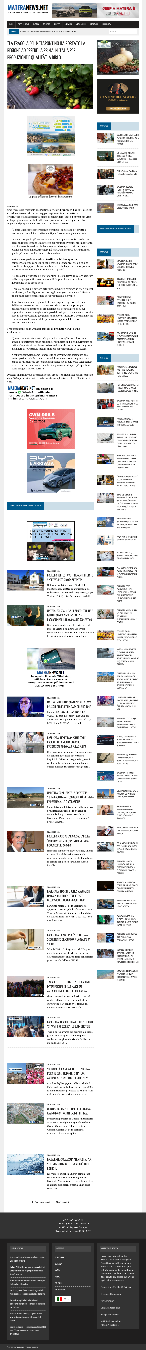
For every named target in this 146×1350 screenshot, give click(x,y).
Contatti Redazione (110, 1307)
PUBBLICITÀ (107, 24)
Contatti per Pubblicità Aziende (116, 1287)
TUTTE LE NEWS (23, 24)
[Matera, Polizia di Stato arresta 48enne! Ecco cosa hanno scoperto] (105, 906)
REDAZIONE (94, 24)
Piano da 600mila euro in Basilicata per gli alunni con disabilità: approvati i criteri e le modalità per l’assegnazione (127, 461)
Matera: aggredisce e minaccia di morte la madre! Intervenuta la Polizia (127, 421)
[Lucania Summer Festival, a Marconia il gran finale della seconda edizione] (105, 796)
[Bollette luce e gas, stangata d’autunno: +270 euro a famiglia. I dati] (105, 558)
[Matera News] (28, 8)
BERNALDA (68, 24)
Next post (61, 1201)
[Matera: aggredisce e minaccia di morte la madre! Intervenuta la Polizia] (105, 425)
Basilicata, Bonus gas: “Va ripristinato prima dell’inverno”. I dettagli (127, 937)
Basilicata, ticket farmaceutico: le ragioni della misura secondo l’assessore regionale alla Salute (66, 742)
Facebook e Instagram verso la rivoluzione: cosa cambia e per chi (127, 830)
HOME (11, 24)
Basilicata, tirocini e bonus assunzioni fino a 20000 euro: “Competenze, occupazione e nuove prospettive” (69, 895)
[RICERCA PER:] (123, 31)
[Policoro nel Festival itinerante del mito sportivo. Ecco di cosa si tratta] (25, 588)
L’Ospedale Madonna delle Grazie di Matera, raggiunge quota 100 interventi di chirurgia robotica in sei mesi (127, 703)
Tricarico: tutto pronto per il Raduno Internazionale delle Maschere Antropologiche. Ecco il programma (68, 986)
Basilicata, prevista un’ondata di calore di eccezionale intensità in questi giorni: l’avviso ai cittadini (126, 867)
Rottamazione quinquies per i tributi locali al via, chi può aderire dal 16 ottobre (127, 387)
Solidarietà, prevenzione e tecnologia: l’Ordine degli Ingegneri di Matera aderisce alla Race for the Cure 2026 (68, 1073)
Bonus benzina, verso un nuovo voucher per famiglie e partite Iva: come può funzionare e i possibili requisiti (127, 339)
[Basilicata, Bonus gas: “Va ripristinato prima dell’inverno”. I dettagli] (105, 940)
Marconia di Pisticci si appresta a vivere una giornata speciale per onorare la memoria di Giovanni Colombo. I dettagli (128, 956)
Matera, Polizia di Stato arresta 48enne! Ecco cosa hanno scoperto (127, 903)
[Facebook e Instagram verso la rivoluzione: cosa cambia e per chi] (105, 833)
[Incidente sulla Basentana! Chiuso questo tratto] (105, 211)
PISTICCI (57, 24)
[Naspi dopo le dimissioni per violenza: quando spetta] (105, 542)
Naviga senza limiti (110, 1314)
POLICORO (46, 24)
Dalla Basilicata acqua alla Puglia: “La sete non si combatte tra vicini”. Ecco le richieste (69, 1163)
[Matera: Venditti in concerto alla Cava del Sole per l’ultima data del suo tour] (25, 715)
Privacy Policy (107, 1300)
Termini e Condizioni (111, 1293)
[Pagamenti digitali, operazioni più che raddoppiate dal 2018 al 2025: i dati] (105, 303)
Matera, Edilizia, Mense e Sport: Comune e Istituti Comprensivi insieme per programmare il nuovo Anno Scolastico (70, 615)
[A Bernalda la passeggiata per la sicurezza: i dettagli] (105, 177)
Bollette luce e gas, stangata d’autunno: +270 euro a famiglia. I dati (127, 555)
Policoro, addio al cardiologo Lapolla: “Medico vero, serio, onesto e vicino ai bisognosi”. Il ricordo (68, 840)
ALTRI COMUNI (81, 24)
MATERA (36, 24)
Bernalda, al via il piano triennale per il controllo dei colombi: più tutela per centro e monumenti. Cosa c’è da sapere (127, 440)
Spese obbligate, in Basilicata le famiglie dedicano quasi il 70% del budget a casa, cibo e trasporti (127, 812)
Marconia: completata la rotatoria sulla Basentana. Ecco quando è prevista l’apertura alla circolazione (70, 797)
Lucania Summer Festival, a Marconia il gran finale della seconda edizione (127, 793)
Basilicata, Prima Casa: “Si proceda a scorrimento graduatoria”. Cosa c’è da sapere (68, 939)
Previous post (42, 1201)
